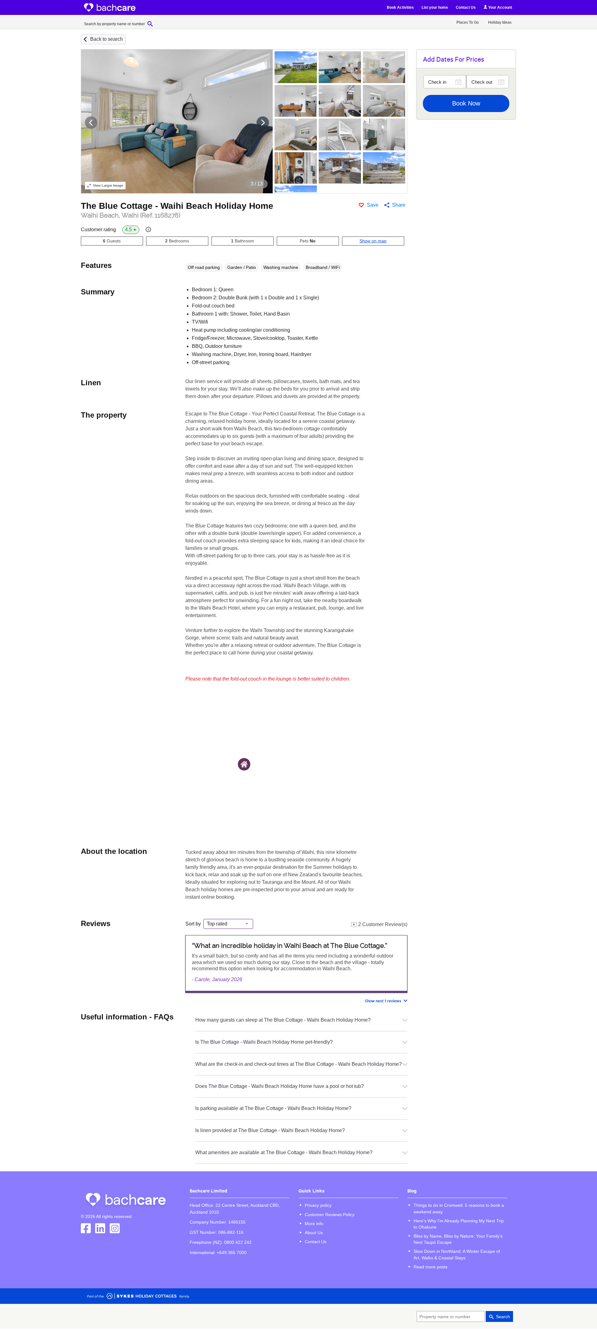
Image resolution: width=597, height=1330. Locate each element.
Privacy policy (318, 1205)
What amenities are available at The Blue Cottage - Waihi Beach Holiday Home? (284, 1152)
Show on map (372, 240)
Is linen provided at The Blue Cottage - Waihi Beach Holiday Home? (270, 1130)
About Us (314, 1232)
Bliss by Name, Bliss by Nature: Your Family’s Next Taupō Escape (458, 1239)
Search (503, 1316)
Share (398, 205)
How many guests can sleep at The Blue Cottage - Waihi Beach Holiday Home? (283, 1020)
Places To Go (467, 22)
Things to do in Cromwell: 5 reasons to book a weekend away (459, 1208)
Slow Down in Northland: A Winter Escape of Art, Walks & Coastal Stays (457, 1254)
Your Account (499, 7)
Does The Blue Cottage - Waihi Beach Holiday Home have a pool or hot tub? (279, 1086)
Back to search (106, 39)
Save (372, 205)
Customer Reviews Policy (329, 1214)
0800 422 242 (238, 1242)
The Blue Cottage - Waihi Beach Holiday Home (177, 206)
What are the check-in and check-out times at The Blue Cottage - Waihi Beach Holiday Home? (298, 1064)
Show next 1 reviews (383, 1001)
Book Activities (400, 7)
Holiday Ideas (499, 22)
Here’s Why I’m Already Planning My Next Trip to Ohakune (459, 1223)
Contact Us (466, 7)
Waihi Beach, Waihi (130, 215)
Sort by (193, 923)
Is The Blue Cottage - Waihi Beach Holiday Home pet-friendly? (264, 1042)
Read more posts (430, 1266)
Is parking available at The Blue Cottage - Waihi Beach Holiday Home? (273, 1108)
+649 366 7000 (232, 1252)
